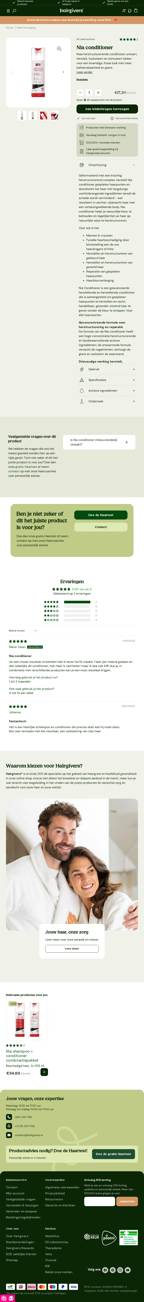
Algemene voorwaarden (62, 1187)
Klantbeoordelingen (20, 1242)
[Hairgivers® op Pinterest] (113, 1270)
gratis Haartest (26, 467)
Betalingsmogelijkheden (23, 1217)
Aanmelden (127, 1201)
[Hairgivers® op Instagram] (120, 1270)
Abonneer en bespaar (21, 1211)
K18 (47, 1266)
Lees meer (72, 948)
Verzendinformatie (127, 118)
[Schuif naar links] (63, 72)
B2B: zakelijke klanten (21, 1254)
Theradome (53, 1248)
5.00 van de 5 (82, 589)
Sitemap (12, 1260)
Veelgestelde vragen (21, 1199)
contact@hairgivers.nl (29, 1135)
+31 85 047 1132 (25, 1126)
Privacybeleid (55, 1193)
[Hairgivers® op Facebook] (105, 1270)
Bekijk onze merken (59, 1272)
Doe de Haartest (100, 515)
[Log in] (124, 11)
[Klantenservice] (130, 11)
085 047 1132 (23, 1117)
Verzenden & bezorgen (22, 1205)
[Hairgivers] (72, 10)
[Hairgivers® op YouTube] (128, 1270)
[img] (18, 641)
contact (14, 471)
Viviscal (50, 1260)
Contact (101, 527)
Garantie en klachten (60, 1205)
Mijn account (15, 1193)
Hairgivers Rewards (20, 1248)
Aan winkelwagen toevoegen (107, 109)
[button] (8, 11)
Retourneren (54, 1199)
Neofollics (52, 1236)
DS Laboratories (85, 39)
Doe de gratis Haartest (113, 1154)
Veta (48, 1254)
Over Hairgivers (17, 1236)
